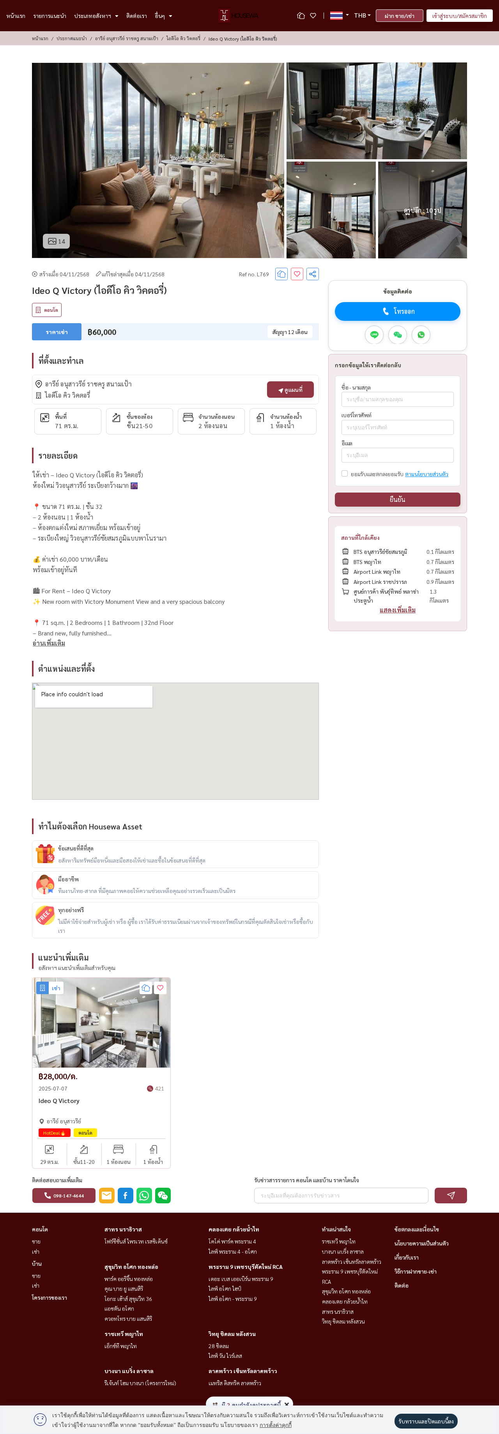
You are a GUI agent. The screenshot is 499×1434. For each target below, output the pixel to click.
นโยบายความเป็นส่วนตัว (422, 1243)
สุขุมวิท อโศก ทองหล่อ (131, 1266)
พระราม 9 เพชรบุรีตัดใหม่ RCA (246, 1266)
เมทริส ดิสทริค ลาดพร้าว (235, 1382)
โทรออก (404, 311)
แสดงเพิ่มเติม (398, 610)
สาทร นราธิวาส (123, 1229)
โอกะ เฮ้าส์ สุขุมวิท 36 (128, 1298)
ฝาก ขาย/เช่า (399, 15)
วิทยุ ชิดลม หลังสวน (232, 1333)
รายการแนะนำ (49, 15)
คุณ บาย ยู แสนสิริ (123, 1288)
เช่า (35, 1251)
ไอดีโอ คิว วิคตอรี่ (183, 38)
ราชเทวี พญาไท (123, 1333)
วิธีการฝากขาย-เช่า (416, 1271)
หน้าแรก (15, 15)
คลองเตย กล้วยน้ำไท (234, 1229)
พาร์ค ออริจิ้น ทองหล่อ (128, 1278)
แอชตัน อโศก (119, 1308)
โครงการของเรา (49, 1297)
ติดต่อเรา (136, 15)
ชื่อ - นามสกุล (356, 386)
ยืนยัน (397, 499)
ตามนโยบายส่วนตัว (426, 473)
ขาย (36, 1241)
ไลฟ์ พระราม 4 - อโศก (233, 1251)
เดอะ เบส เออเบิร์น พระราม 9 (241, 1278)
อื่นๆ (160, 15)
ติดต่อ (402, 1285)
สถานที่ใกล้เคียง (360, 537)
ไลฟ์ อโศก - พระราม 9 (233, 1298)
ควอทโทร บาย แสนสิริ (128, 1318)
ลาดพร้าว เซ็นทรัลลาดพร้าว (243, 1370)
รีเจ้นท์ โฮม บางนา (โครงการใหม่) (140, 1382)
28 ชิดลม (219, 1345)
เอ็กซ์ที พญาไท (120, 1345)
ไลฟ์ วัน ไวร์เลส (225, 1355)
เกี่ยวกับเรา (407, 1257)
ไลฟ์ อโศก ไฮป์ (225, 1288)
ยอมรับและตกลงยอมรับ (377, 473)
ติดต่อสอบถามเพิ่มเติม (57, 1179)
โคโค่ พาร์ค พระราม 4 (232, 1241)
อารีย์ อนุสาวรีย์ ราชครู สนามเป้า (126, 38)
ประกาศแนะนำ (72, 38)
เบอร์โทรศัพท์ (357, 414)
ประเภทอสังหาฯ (92, 15)
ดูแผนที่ (293, 389)
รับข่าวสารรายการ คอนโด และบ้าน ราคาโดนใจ (306, 1179)
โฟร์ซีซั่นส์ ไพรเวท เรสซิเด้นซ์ (136, 1241)
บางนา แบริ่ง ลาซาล (129, 1370)
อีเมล (347, 443)
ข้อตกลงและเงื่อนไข (417, 1229)
